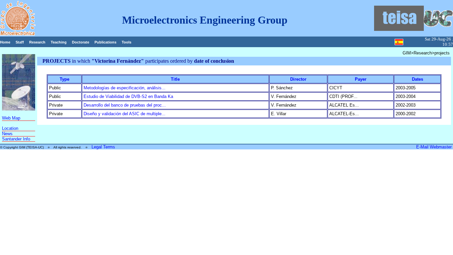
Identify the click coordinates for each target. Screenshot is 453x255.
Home (5, 42)
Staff (20, 42)
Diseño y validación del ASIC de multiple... (124, 113)
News (7, 133)
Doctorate (80, 42)
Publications (105, 42)
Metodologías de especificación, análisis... (124, 87)
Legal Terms (103, 146)
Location (10, 128)
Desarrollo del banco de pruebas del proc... (125, 105)
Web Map (11, 118)
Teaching (59, 42)
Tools (126, 42)
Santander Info (16, 138)
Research (37, 42)
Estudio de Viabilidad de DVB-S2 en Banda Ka (128, 96)
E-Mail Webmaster (434, 146)
